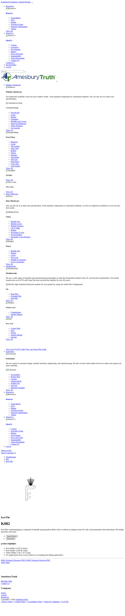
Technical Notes (17, 24)
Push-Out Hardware (18, 124)
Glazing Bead (16, 381)
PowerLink (15, 113)
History (13, 52)
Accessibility (35, 602)
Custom (14, 379)
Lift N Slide (15, 228)
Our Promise (16, 49)
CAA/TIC (65, 602)
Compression (16, 312)
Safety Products (17, 126)
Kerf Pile (14, 298)
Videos (13, 29)
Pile (7, 459)
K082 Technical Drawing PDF (38, 560)
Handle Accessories (18, 260)
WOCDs (14, 159)
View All (9, 31)
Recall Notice (11, 65)
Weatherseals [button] (11, 266)
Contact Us (15, 60)
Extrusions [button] (10, 352)
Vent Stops (15, 157)
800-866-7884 (6, 581)
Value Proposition (17, 58)
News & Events (17, 54)
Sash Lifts (14, 148)
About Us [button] (9, 33)
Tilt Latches (15, 146)
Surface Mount (16, 314)
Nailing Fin (15, 383)
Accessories (15, 128)
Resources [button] (10, 6)
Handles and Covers (18, 121)
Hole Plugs (15, 162)
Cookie (20, 602)
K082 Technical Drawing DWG (13, 560)
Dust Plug (14, 294)
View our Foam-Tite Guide (36, 349)
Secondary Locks (17, 232)
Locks (13, 115)
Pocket (13, 333)
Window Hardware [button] (13, 85)
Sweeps (14, 337)
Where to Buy (6, 451)
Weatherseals (11, 457)
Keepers (14, 155)
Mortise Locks (16, 224)
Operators (14, 119)
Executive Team (17, 431)
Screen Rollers (16, 235)
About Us (9, 40)
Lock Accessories (17, 262)
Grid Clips (15, 164)
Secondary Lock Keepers (20, 237)
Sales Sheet (5, 562)
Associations (16, 18)
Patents (13, 22)
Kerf (12, 331)
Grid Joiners (15, 166)
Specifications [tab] (12, 536)
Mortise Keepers (17, 226)
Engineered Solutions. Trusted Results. (16, 2)
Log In (8, 67)
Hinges (13, 117)
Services (14, 386)
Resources (9, 13)
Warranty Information (19, 27)
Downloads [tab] (11, 539)
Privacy (7, 602)
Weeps (13, 153)
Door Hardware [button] (12, 194)
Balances (14, 142)
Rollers (13, 151)
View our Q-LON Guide (15, 349)
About (3, 593)
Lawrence (14, 47)
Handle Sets (15, 221)
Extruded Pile (16, 296)
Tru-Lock (14, 257)
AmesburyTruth (22, 599)
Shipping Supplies (18, 388)
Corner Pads (15, 328)
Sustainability (16, 56)
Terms (52, 602)
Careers (14, 45)
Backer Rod (15, 377)
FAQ (13, 20)
